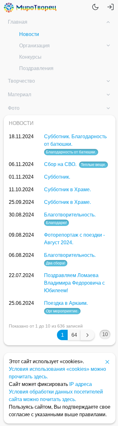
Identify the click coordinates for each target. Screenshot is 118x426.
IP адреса (80, 384)
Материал (19, 94)
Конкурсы (30, 57)
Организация (34, 45)
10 (105, 334)
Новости (29, 34)
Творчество (21, 81)
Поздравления (36, 68)
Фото (14, 108)
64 (74, 335)
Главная (17, 22)
